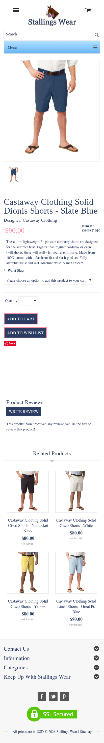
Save (12, 343)
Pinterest (64, 696)
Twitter (53, 696)
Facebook (42, 696)
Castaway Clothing (40, 220)
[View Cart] (88, 10)
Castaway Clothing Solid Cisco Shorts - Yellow (28, 603)
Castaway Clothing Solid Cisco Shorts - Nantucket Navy (28, 525)
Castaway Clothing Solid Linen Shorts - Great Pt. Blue (76, 606)
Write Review (24, 411)
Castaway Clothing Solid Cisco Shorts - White (76, 522)
